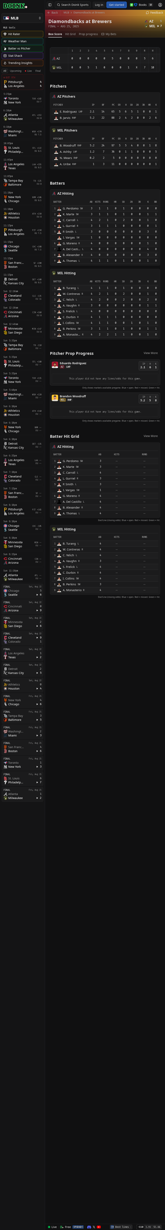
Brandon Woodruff (73, 396)
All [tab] (4, 71)
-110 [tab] (140, 1227)
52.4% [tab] (156, 1227)
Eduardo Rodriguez (73, 363)
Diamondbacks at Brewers (89, 12)
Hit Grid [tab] (70, 34)
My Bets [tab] (111, 34)
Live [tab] (29, 71)
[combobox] (121, 1227)
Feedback (156, 12)
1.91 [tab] (148, 1227)
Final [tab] (38, 71)
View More (151, 353)
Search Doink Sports (75, 5)
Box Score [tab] (55, 34)
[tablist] (22, 71)
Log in (99, 5)
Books (145, 5)
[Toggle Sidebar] (44, 615)
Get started (116, 5)
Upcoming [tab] (15, 71)
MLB (66, 12)
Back (55, 12)
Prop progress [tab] (88, 34)
